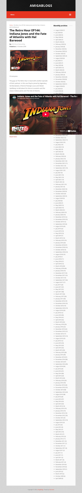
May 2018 (58, 261)
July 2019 (58, 229)
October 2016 (60, 306)
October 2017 (60, 278)
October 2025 (60, 53)
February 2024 (60, 100)
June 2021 (58, 175)
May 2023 (58, 121)
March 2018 (59, 266)
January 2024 (59, 102)
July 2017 (58, 285)
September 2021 (60, 168)
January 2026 (59, 47)
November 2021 (60, 163)
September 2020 (60, 196)
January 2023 (59, 131)
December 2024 (60, 77)
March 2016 (59, 322)
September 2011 (60, 448)
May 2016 (58, 317)
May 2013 (58, 401)
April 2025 (58, 67)
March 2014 (59, 378)
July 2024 (58, 89)
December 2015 (60, 329)
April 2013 (58, 404)
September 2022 (60, 140)
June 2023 (58, 119)
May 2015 (58, 345)
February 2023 (60, 128)
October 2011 (60, 446)
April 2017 (58, 292)
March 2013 (59, 406)
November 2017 (60, 275)
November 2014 (60, 359)
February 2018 (60, 268)
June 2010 (58, 471)
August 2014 (59, 366)
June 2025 (58, 63)
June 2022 (58, 147)
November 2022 (60, 135)
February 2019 (60, 240)
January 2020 (59, 215)
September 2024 (60, 84)
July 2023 (58, 117)
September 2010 (60, 469)
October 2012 (60, 418)
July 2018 (58, 257)
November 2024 (60, 79)
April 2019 (58, 236)
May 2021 (58, 177)
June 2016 (58, 315)
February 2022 (60, 156)
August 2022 (59, 142)
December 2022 (60, 133)
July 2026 (58, 32)
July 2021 (58, 173)
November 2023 (60, 107)
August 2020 (59, 198)
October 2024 (60, 82)
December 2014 (60, 357)
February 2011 (60, 462)
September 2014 (60, 364)
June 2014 (58, 371)
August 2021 (59, 170)
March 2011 (59, 460)
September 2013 (60, 392)
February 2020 (60, 212)
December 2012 (60, 413)
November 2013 (60, 387)
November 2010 (60, 467)
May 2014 (58, 373)
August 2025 (59, 58)
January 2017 (59, 299)
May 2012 (58, 429)
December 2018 (60, 245)
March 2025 (59, 70)
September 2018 (60, 252)
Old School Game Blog (18, 44)
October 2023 (60, 109)
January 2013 (59, 411)
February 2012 (60, 436)
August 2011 (59, 450)
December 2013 (60, 385)
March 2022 (59, 154)
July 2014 (58, 369)
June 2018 (58, 259)
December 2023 (60, 105)
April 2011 (58, 457)
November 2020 (60, 191)
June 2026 (58, 35)
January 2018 (59, 271)
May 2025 (58, 65)
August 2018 (59, 254)
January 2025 (59, 75)
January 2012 (59, 439)
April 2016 (58, 320)
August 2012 (59, 422)
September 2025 (60, 56)
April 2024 (58, 96)
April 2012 (58, 432)
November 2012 (60, 415)
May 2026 (58, 37)
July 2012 (58, 425)
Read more (13, 137)
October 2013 (60, 390)
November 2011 (60, 443)
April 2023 (58, 124)
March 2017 (59, 294)
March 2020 (59, 210)
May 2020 (58, 205)
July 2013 (58, 397)
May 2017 (58, 289)
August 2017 (59, 282)
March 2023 (59, 126)
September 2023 (60, 112)
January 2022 (59, 159)
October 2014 (60, 362)
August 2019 (59, 226)
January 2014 (59, 383)
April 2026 (58, 40)
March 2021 (59, 182)
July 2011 (58, 453)
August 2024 (59, 86)
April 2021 (58, 180)
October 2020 (60, 194)
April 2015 (58, 348)
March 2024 (59, 98)
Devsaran (51, 489)
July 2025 (58, 60)
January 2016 (59, 327)
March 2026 (59, 42)
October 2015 (60, 334)
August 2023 (59, 114)
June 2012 (58, 427)
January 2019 (59, 243)
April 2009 (58, 478)
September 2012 (60, 420)
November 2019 (60, 219)
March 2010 (59, 474)
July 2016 (58, 313)
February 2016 (60, 324)
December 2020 (60, 189)
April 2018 (58, 264)
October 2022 (60, 138)
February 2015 (60, 352)
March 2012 (59, 434)
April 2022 (58, 151)
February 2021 (60, 184)
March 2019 (59, 238)
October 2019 (60, 222)
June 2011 (58, 455)
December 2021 (60, 161)
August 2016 (59, 310)
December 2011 (60, 441)
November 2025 (60, 51)
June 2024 (58, 91)
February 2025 (60, 72)
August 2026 (59, 30)
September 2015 (60, 336)
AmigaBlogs (40, 489)
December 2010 (60, 464)
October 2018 (60, 250)
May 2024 (58, 93)
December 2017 (60, 273)
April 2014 (58, 376)
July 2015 (58, 341)
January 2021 (59, 187)
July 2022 (58, 145)
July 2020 (58, 201)
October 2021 (60, 166)
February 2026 (60, 44)
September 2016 (60, 308)
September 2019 (60, 224)
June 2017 (58, 287)
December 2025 (60, 49)
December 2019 (60, 217)
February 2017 (60, 296)
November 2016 (60, 303)
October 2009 (60, 476)
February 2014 (60, 380)
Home (11, 25)
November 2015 (60, 331)
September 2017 (60, 280)
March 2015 (59, 350)
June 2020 (58, 203)
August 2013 (59, 394)
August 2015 (59, 338)
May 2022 (58, 149)
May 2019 (58, 233)
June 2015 (58, 343)
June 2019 (58, 231)
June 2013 (58, 399)
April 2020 (58, 208)
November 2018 (60, 247)
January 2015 (59, 355)
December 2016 (60, 301)
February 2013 (60, 408)
